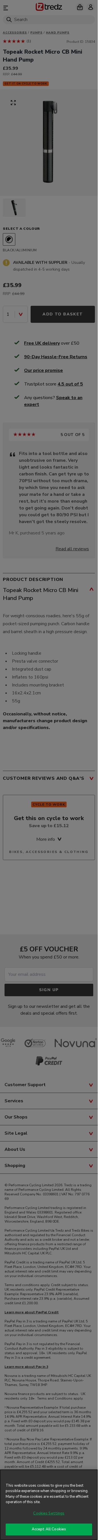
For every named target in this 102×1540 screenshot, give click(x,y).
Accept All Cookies (49, 1529)
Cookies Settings (48, 1513)
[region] (49, 1504)
